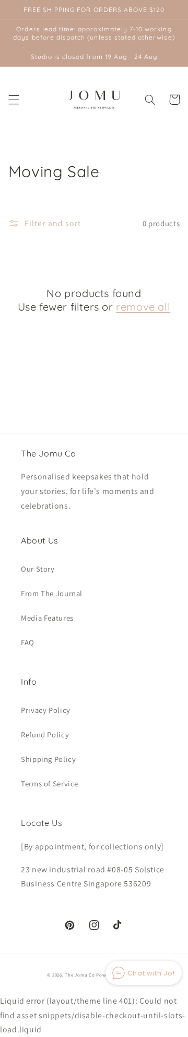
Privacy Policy (45, 710)
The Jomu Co (80, 975)
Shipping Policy (48, 759)
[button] (14, 100)
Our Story (38, 569)
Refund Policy (45, 734)
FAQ (27, 642)
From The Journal (52, 593)
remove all (143, 306)
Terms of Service (49, 783)
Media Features (47, 618)
